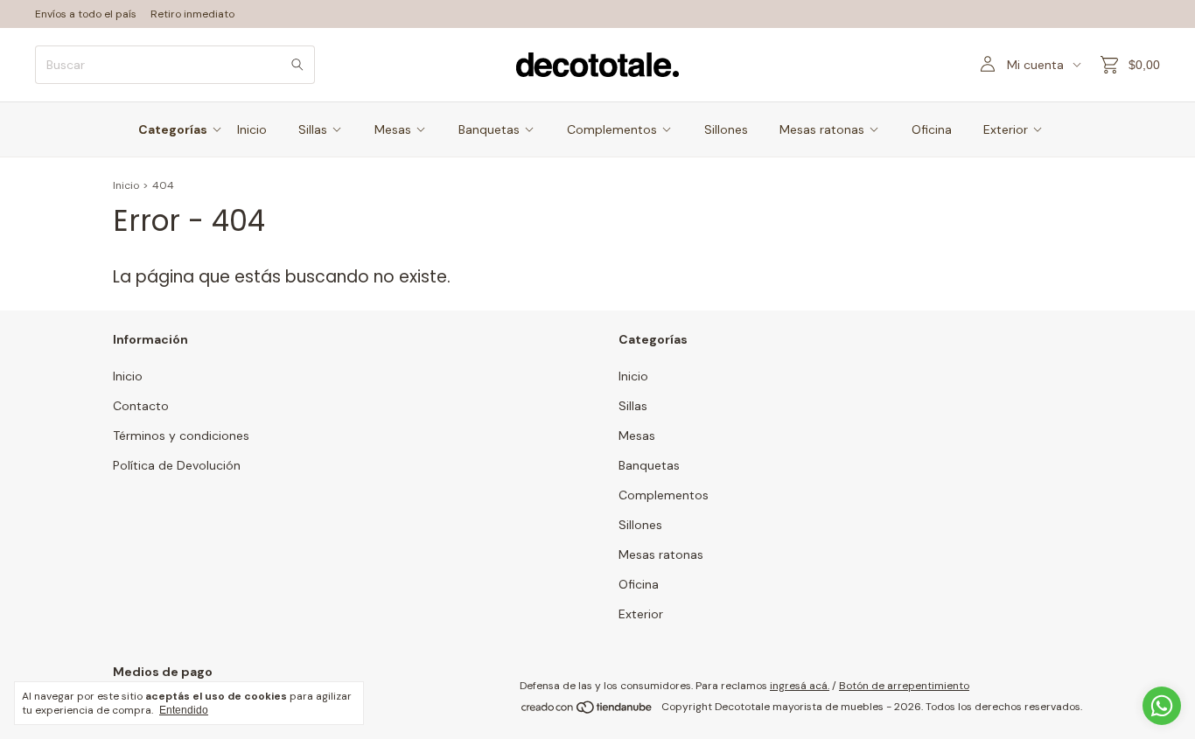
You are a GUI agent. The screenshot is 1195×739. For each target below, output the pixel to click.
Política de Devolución (177, 465)
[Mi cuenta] (987, 64)
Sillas (312, 129)
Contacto (141, 406)
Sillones (726, 129)
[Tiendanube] (587, 711)
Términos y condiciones (181, 435)
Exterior (1005, 129)
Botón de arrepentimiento (904, 686)
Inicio (252, 129)
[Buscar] (297, 64)
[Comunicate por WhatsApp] (1162, 706)
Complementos (612, 129)
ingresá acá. (799, 686)
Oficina (932, 129)
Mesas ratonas (821, 129)
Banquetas (489, 129)
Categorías (172, 129)
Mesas (392, 129)
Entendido (183, 710)
